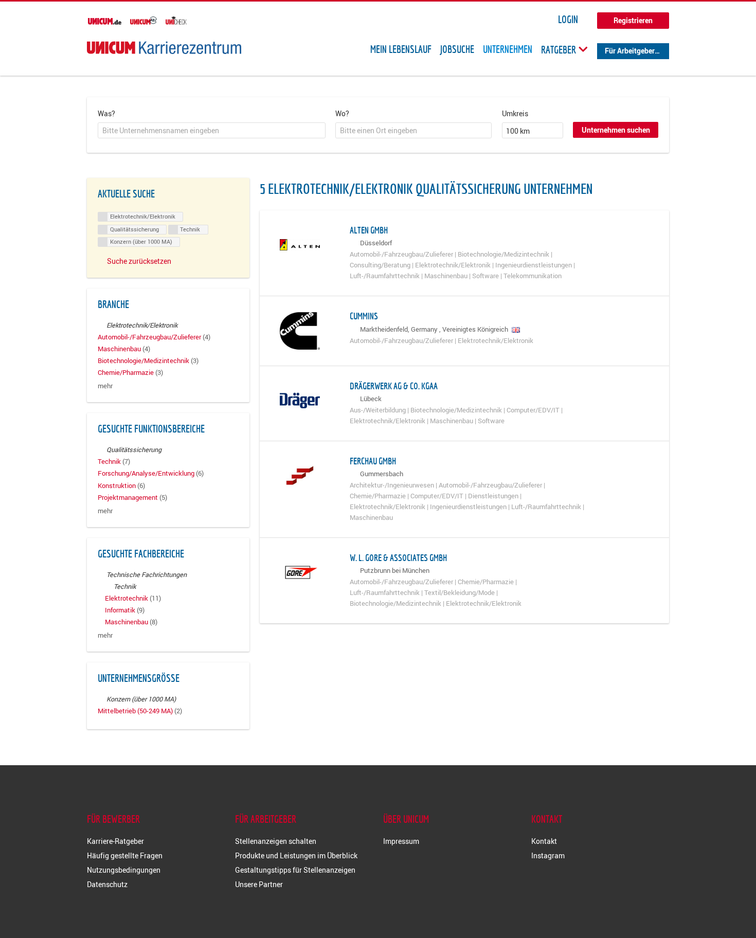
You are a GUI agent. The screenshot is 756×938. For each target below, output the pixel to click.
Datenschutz (107, 884)
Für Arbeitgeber (630, 51)
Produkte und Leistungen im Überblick (296, 855)
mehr (105, 386)
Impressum (401, 841)
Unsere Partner (259, 884)
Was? (106, 113)
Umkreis (515, 113)
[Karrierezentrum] (164, 47)
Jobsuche (457, 49)
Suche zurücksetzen (139, 261)
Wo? (342, 113)
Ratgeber (559, 49)
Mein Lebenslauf (400, 49)
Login (568, 19)
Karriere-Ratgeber (115, 841)
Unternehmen (507, 49)
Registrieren (633, 20)
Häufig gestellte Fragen (125, 855)
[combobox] (212, 130)
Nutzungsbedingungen (123, 870)
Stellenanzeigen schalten (275, 841)
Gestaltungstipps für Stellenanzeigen (295, 870)
